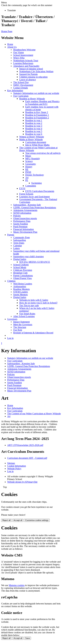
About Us (12, 47)
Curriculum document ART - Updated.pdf (27, 458)
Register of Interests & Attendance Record (33, 332)
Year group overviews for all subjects (42, 153)
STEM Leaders (20, 292)
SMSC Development (23, 85)
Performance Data (21, 221)
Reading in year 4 (33, 128)
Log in (10, 338)
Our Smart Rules (27, 313)
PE (26, 180)
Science (29, 161)
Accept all (18, 520)
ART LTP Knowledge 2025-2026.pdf (25, 445)
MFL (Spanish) (32, 158)
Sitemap (11, 463)
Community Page (21, 237)
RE (26, 169)
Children (11, 281)
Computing (30, 185)
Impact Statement (21, 321)
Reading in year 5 (33, 131)
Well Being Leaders (22, 283)
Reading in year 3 (33, 126)
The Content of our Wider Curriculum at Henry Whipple (34, 413)
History (28, 166)
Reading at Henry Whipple (32, 98)
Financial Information (23, 229)
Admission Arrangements (25, 210)
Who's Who (19, 58)
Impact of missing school (31, 68)
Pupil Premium (20, 226)
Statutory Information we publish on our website (36, 93)
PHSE (28, 172)
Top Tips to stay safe (29, 305)
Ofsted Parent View (22, 278)
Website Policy (14, 468)
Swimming (36, 183)
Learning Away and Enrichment (34, 196)
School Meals (19, 267)
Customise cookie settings (36, 520)
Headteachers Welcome (24, 49)
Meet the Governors (22, 324)
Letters (16, 248)
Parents (10, 234)
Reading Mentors (21, 289)
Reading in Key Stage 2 (36, 112)
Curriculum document (35, 142)
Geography (30, 164)
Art (26, 177)
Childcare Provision (22, 270)
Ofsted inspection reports (25, 218)
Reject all (6, 520)
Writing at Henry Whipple (31, 136)
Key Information (15, 90)
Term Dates (18, 243)
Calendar (17, 245)
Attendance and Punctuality (26, 66)
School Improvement (23, 55)
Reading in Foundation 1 (37, 115)
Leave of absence (27, 79)
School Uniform (21, 264)
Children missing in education (33, 77)
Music (28, 156)
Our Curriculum (20, 96)
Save (27, 638)
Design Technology (34, 175)
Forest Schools (26, 194)
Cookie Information (16, 466)
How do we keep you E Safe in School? (38, 302)
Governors (12, 319)
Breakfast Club (20, 273)
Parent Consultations (23, 275)
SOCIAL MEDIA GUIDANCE (34, 262)
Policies (17, 215)
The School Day (21, 82)
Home (10, 44)
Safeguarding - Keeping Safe (27, 204)
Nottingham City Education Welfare (36, 71)
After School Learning (24, 316)
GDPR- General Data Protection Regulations (34, 207)
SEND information (22, 213)
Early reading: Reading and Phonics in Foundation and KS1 (42, 102)
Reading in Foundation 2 (37, 117)
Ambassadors (19, 286)
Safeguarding (19, 240)
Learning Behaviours (23, 63)
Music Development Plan (25, 232)
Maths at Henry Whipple (31, 139)
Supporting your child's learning (28, 256)
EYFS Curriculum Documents (39, 191)
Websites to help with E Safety (33, 300)
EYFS (22, 188)
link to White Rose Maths (37, 145)
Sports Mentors (20, 294)
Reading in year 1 (33, 120)
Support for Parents (28, 74)
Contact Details (20, 87)
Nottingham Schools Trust (25, 60)
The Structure (19, 327)
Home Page (6, 31)
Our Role (17, 330)
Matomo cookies (17, 585)
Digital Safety (19, 259)
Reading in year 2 (33, 123)
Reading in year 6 (33, 134)
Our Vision (18, 52)
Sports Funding (20, 224)
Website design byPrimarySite (22, 482)
